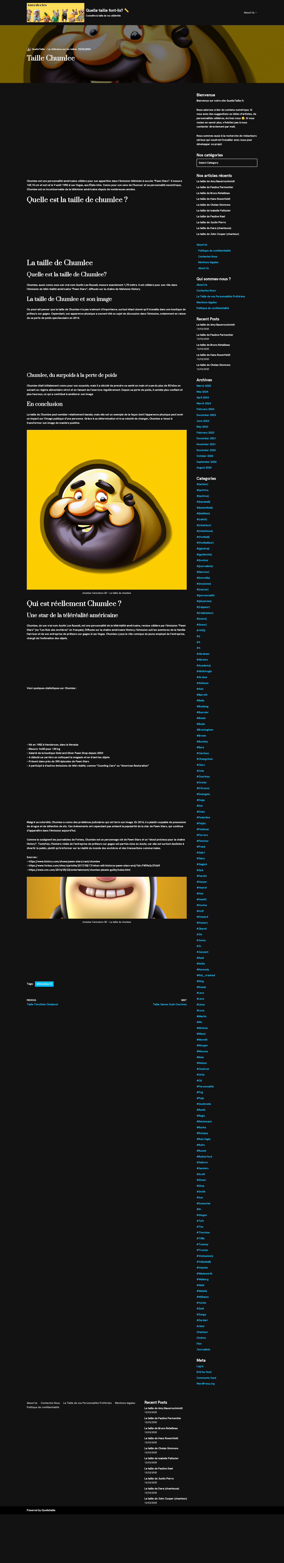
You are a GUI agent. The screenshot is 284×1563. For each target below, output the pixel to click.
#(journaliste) (205, 566)
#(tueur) (202, 624)
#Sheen (201, 1180)
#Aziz (200, 689)
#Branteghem (205, 729)
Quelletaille (48, 1510)
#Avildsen (203, 683)
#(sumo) (202, 618)
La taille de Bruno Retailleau (213, 193)
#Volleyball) (204, 1261)
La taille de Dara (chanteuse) (214, 228)
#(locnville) (203, 577)
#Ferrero (202, 835)
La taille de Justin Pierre (211, 222)
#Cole (200, 770)
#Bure (200, 747)
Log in (200, 1366)
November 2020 (206, 450)
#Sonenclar (204, 1203)
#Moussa (202, 1051)
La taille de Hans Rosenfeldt (213, 199)
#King (200, 981)
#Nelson (202, 1063)
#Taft (200, 1221)
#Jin (199, 934)
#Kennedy (203, 969)
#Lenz (200, 998)
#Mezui (201, 1033)
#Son (200, 1197)
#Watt (200, 1285)
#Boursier (203, 712)
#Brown (201, 735)
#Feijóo (201, 823)
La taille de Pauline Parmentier (215, 187)
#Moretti (202, 1039)
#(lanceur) (203, 572)
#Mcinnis (202, 1028)
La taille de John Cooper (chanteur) (218, 234)
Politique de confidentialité (214, 250)
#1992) (201, 630)
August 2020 (204, 467)
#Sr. (199, 1209)
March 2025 (204, 385)
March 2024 (204, 403)
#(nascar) (202, 589)
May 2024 (202, 391)
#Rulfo (201, 1145)
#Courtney (203, 776)
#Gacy (201, 858)
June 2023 (203, 421)
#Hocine (202, 905)
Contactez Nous (207, 256)
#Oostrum (203, 1069)
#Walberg (203, 1279)
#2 (198, 636)
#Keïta (201, 963)
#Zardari (202, 1320)
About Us (202, 244)
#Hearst (202, 887)
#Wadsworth (204, 1273)
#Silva (200, 1186)
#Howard (202, 916)
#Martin (201, 1016)
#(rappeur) (203, 607)
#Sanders (203, 1168)
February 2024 (205, 409)
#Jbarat (202, 928)
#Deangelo (203, 794)
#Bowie (201, 718)
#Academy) (204, 665)
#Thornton (203, 1232)
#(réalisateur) (205, 613)
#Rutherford (204, 1156)
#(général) (203, 548)
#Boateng (202, 706)
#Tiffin (201, 1238)
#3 (198, 642)
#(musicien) (204, 583)
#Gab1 (201, 852)
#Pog (200, 1092)
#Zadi (200, 1308)
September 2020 (206, 462)
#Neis (200, 1057)
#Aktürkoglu (204, 671)
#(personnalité (205, 595)
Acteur (201, 1326)
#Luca (200, 1010)
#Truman (202, 1250)
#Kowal (201, 987)
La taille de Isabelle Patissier (214, 210)
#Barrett (202, 694)
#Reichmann (204, 1121)
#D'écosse (203, 788)
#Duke (201, 811)
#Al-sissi (202, 677)
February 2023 (205, 432)
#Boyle (201, 724)
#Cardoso (203, 753)
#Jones (201, 940)
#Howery (202, 922)
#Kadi (200, 958)
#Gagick (202, 864)
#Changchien (205, 759)
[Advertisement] (107, 107)
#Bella (200, 700)
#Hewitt (201, 899)
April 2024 (203, 397)
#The (200, 1226)
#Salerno (202, 1162)
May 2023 (202, 426)
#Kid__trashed (206, 975)
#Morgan (202, 1045)
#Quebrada (204, 1104)
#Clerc (201, 765)
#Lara (200, 993)
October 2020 (205, 456)
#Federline (203, 817)
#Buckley (202, 741)
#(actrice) (203, 496)
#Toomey (202, 1244)
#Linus (201, 1004)
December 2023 (206, 415)
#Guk (200, 870)
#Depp (201, 800)
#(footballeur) (205, 542)
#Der (200, 805)
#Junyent (202, 952)
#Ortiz (201, 1074)
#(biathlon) (203, 513)
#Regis (201, 1115)
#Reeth (201, 1109)
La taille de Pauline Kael (211, 216)
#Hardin (202, 876)
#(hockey (202, 560)
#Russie (201, 1150)
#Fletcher (203, 841)
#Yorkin (201, 1302)
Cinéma (201, 1337)
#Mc (199, 1022)
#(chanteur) (204, 525)
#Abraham (203, 654)
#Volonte (202, 1267)
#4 (198, 648)
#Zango (201, 1314)
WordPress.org (206, 1383)
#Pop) (200, 1098)
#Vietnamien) (205, 1256)
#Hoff (200, 911)
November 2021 (206, 444)
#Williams (203, 1297)
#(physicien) (204, 601)
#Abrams (202, 659)
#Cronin (202, 782)
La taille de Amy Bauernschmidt (216, 181)
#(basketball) (205, 507)
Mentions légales (208, 262)
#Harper (202, 881)
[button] (256, 12)
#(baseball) (203, 501)
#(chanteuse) (205, 531)
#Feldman (203, 829)
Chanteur (202, 1332)
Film (199, 1343)
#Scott (201, 1174)
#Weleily (202, 1291)
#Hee (200, 893)
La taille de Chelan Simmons (213, 204)
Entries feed (204, 1372)
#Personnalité (44, 984)
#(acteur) (202, 484)
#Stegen (202, 1215)
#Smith (201, 1191)
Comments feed (206, 1378)
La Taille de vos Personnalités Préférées (221, 296)
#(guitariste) (204, 554)
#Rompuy (202, 1133)
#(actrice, (203, 490)
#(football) (203, 537)
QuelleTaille (38, 49)
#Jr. (199, 946)
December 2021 (206, 438)
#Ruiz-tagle (204, 1139)
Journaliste (203, 1349)
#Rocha (201, 1127)
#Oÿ (199, 1080)
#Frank (201, 846)
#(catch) (202, 519)
